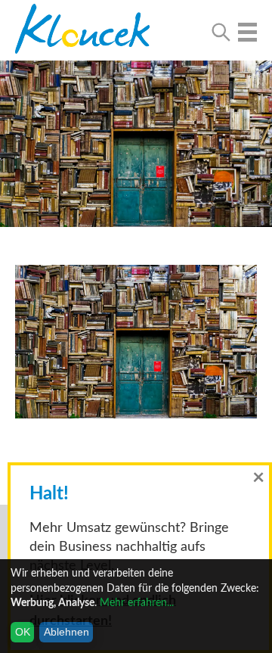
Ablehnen (66, 632)
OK (22, 632)
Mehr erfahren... (137, 603)
